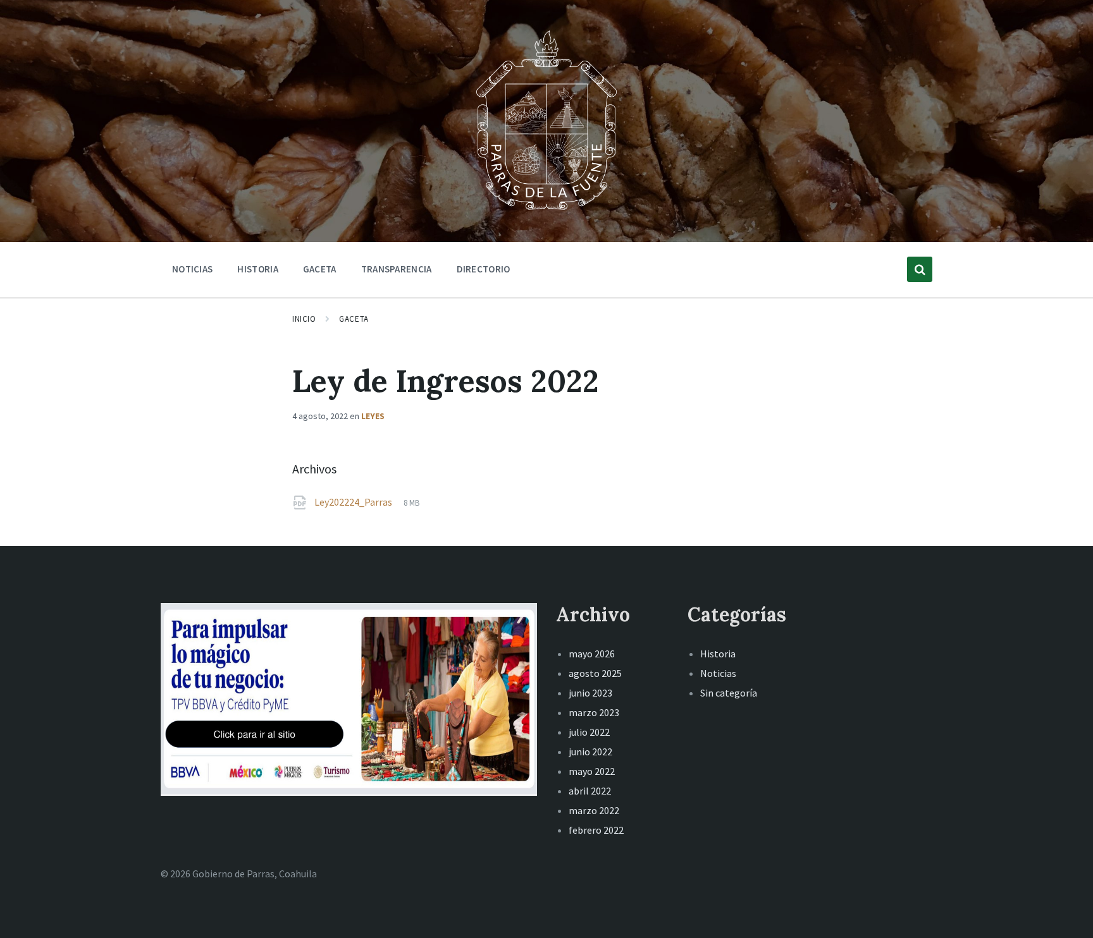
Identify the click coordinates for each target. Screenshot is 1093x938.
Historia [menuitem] (257, 269)
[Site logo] (546, 211)
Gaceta (353, 319)
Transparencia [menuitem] (396, 269)
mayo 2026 (592, 653)
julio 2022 (589, 732)
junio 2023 (590, 692)
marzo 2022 (594, 810)
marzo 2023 (594, 712)
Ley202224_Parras (354, 502)
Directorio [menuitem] (483, 269)
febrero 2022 (596, 830)
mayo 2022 (592, 771)
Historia (718, 653)
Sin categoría (728, 692)
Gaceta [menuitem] (320, 269)
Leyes (373, 416)
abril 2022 (590, 790)
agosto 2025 (595, 673)
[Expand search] (919, 269)
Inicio (304, 319)
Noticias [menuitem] (192, 269)
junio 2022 (590, 751)
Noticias (718, 673)
